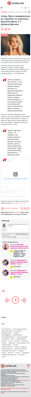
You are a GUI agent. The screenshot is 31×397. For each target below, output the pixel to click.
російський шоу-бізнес (9, 351)
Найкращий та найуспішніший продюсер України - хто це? (19, 262)
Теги (3, 324)
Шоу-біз (4, 341)
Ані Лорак (18, 331)
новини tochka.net (7, 347)
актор (10, 341)
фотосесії (22, 354)
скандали (21, 351)
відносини (12, 343)
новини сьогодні (7, 349)
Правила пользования (5, 388)
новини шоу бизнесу (20, 349)
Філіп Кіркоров (21, 339)
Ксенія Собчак (17, 335)
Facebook (17, 212)
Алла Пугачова (6, 329)
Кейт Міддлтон (6, 335)
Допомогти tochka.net (16, 12)
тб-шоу (17, 353)
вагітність (25, 341)
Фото (13, 339)
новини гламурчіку (21, 347)
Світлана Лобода (22, 337)
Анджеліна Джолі (7, 331)
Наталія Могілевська (8, 337)
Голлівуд (16, 333)
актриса (17, 341)
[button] (25, 7)
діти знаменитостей (23, 343)
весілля (4, 343)
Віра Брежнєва (6, 333)
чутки (3, 356)
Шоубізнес (4, 35)
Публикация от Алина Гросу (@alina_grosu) (15, 196)
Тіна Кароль (5, 339)
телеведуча (25, 353)
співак (4, 353)
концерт (15, 345)
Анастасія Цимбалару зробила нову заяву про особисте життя (19, 246)
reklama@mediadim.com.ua (24, 380)
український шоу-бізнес (9, 354)
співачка (10, 353)
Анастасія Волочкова (20, 329)
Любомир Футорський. (19, 203)
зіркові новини (6, 345)
